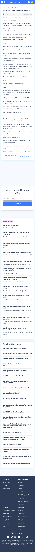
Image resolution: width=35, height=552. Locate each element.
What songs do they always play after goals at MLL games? (17, 406)
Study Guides (6, 520)
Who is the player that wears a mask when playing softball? (16, 382)
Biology (20, 488)
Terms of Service (22, 517)
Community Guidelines (9, 510)
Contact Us (21, 513)
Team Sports (15, 7)
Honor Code (6, 513)
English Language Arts (24, 495)
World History (22, 492)
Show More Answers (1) (10, 156)
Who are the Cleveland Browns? (17, 10)
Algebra (20, 482)
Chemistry (21, 485)
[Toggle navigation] (2, 2)
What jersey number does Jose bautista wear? (17, 463)
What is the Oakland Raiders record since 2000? (16, 365)
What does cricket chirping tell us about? (16, 388)
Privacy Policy (22, 520)
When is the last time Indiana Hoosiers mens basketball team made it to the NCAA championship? (17, 425)
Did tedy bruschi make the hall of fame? (15, 371)
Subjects (5, 7)
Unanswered (6, 488)
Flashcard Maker (7, 517)
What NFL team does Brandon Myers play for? (17, 376)
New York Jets (7, 71)
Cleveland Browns (9, 29)
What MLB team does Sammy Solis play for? (16, 412)
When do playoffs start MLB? (12, 444)
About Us (20, 510)
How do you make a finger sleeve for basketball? (14, 399)
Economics (21, 504)
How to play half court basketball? (14, 432)
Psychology (21, 498)
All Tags (5, 485)
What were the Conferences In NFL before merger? (16, 450)
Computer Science (23, 501)
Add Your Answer (25, 156)
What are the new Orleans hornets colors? (16, 359)
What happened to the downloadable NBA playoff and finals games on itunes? (16, 438)
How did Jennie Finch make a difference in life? (17, 353)
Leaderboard (6, 482)
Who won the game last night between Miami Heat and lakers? (17, 418)
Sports (9, 7)
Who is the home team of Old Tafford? (15, 348)
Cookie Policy (21, 526)
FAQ (4, 526)
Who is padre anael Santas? (11, 393)
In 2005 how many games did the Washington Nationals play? (17, 457)
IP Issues (20, 529)
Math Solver (6, 523)
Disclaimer (21, 523)
